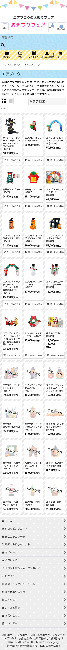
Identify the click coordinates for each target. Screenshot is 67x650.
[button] (5, 26)
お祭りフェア (57, 634)
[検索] (3, 45)
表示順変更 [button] (39, 101)
